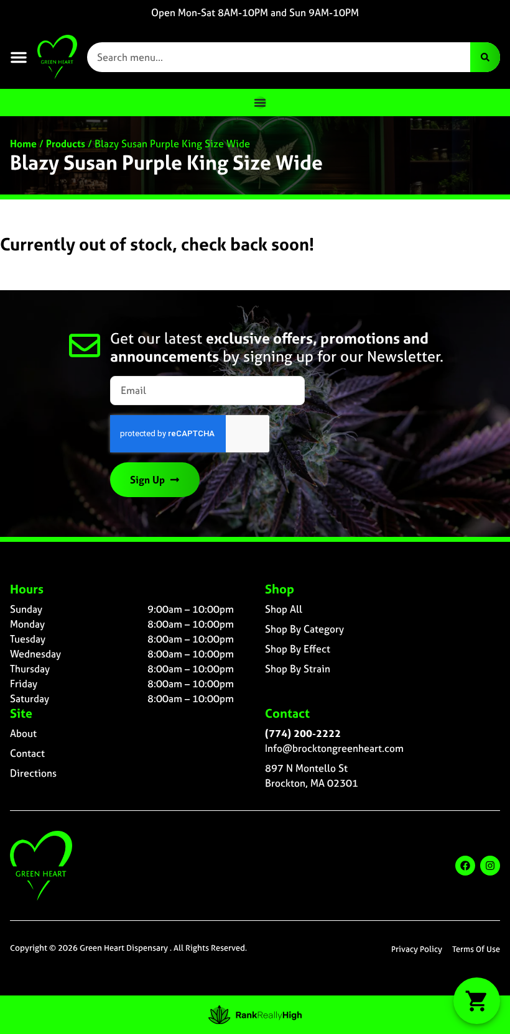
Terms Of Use (476, 949)
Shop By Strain (297, 668)
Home (23, 143)
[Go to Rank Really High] (255, 1014)
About (23, 733)
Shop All (283, 609)
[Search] (485, 57)
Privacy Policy (416, 949)
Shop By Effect (297, 649)
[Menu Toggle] (260, 102)
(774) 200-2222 (303, 733)
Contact (27, 753)
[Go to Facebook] (465, 866)
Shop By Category (304, 629)
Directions (33, 773)
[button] (18, 57)
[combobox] (278, 57)
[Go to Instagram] (490, 866)
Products (65, 143)
